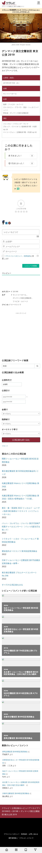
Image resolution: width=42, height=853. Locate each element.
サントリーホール (19, 295)
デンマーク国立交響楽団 (22, 298)
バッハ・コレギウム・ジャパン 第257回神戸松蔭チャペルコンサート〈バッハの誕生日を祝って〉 (21, 526)
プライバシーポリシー (13, 256)
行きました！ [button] (22, 155)
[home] (6, 850)
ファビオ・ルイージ (20, 301)
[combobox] (21, 413)
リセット (5, 446)
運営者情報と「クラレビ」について (21, 838)
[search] (37, 366)
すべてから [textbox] (7, 414)
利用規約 (27, 256)
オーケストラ (16, 304)
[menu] (38, 2)
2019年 (15, 291)
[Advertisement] (21, 335)
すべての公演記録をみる (12, 584)
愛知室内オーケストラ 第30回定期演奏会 (19, 551)
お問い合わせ (33, 834)
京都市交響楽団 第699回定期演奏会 (15, 793)
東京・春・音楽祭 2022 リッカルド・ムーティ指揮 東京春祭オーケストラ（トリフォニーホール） (21, 511)
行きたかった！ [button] (22, 163)
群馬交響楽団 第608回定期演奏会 (15, 751)
